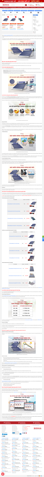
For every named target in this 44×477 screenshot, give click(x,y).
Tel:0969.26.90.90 (4, 445)
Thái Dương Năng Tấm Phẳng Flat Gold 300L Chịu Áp (15, 275)
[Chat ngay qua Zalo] (43, 240)
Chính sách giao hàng (14, 427)
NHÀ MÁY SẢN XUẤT (39, 7)
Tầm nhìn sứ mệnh (4, 427)
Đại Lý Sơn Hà (15, 392)
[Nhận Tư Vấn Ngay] (43, 236)
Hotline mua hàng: (26, 426)
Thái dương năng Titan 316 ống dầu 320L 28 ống (15, 236)
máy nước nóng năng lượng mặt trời (8, 35)
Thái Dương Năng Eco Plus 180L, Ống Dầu (14, 250)
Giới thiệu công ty (4, 426)
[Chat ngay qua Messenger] (43, 238)
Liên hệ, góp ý (3, 431)
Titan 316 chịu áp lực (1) (39, 25)
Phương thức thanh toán (4, 432)
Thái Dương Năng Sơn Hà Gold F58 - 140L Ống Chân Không (14, 225)
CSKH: (24, 427)
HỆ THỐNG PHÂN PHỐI (13, 7)
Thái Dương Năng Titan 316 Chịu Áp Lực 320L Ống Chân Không (15, 218)
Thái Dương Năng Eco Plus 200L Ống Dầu (14, 243)
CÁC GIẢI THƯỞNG (20, 7)
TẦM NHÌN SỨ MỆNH (33, 7)
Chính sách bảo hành (14, 426)
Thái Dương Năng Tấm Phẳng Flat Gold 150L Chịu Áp (15, 268)
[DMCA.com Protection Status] (6, 436)
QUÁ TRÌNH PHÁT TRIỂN (26, 7)
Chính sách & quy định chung (15, 431)
